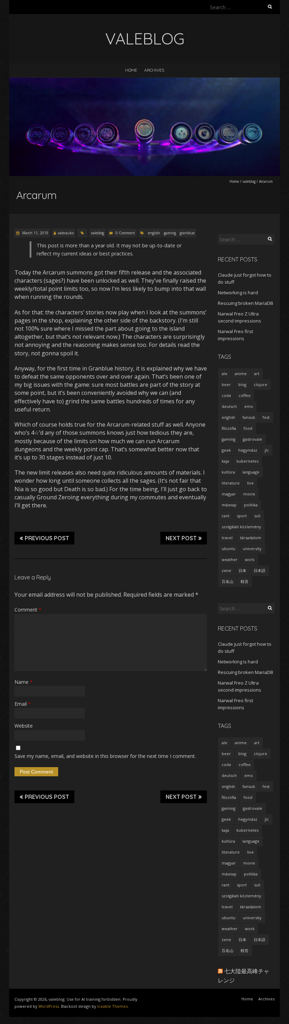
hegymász (247, 450)
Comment (27, 609)
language (250, 472)
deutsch (229, 406)
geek (226, 450)
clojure (260, 384)
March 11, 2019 (34, 232)
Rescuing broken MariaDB (245, 303)
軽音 (244, 581)
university (252, 548)
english (154, 232)
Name (23, 682)
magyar (229, 493)
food (248, 428)
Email (22, 703)
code (226, 395)
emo (248, 406)
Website (23, 725)
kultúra (228, 472)
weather (230, 559)
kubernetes (247, 461)
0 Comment (125, 232)
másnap (229, 504)
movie (249, 493)
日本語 (259, 570)
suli (257, 515)
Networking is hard (238, 292)
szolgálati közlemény (241, 526)
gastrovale (252, 439)
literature (231, 483)
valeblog (249, 181)
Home (131, 70)
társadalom (250, 537)
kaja (225, 461)
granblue (187, 232)
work (249, 559)
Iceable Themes (112, 1006)
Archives (154, 70)
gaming (170, 232)
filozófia (229, 428)
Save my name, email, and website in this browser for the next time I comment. (105, 756)
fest (266, 417)
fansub (248, 417)
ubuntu (228, 548)
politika (251, 504)
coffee (245, 395)
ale (224, 373)
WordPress (48, 1006)
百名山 (227, 581)
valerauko (66, 232)
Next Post (181, 538)
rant (225, 515)
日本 (242, 570)
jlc (267, 450)
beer (226, 384)
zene (226, 570)
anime (241, 373)
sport (242, 515)
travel (227, 537)
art (256, 373)
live (250, 483)
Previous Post (47, 538)
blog (242, 384)
